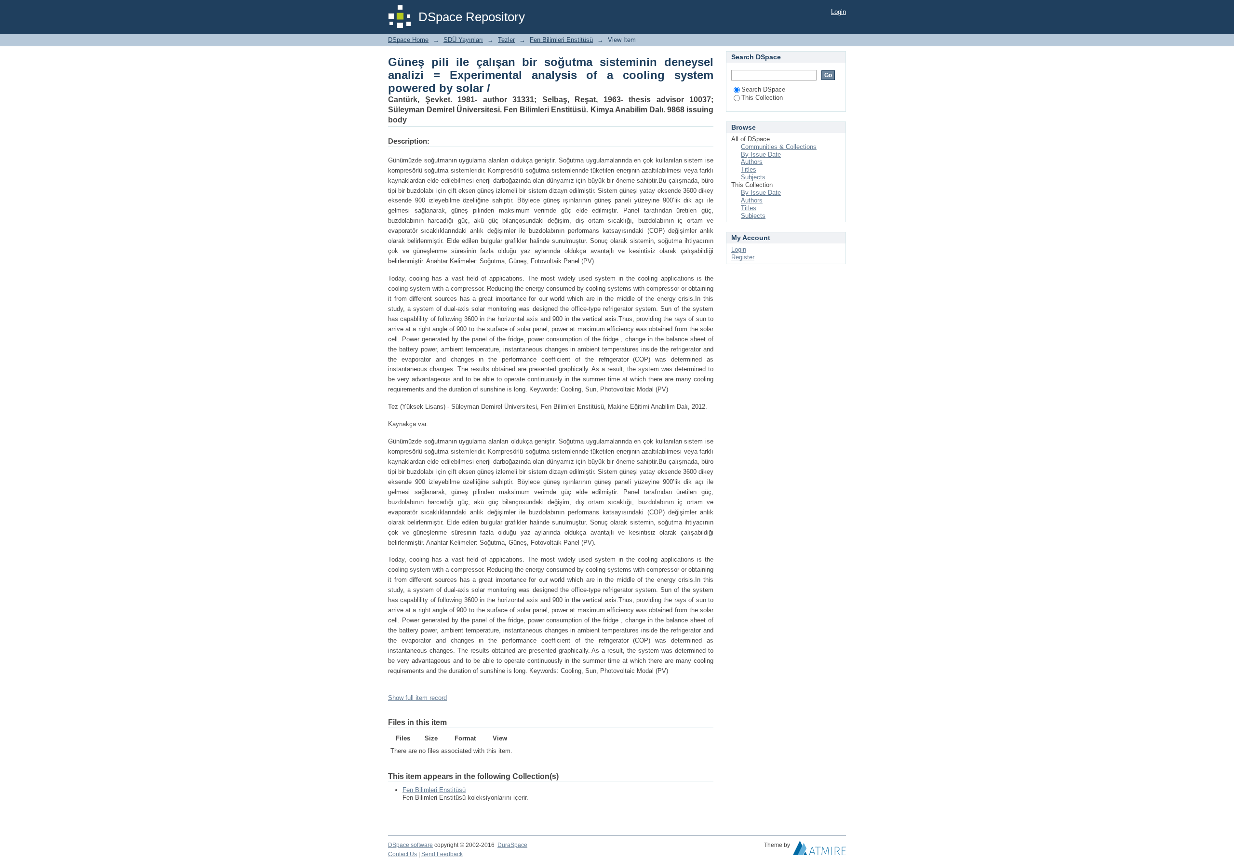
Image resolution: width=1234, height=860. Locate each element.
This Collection (762, 97)
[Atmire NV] (819, 850)
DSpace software (410, 845)
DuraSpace (512, 845)
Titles (748, 169)
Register (742, 257)
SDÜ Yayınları (463, 39)
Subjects (753, 177)
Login (838, 11)
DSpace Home (408, 39)
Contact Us (402, 854)
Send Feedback (442, 854)
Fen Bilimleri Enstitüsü (561, 39)
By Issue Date (761, 154)
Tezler (506, 39)
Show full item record (417, 697)
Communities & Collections (779, 146)
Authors (752, 161)
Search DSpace (763, 89)
